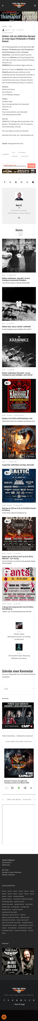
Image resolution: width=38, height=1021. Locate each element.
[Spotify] (21, 1000)
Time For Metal (21, 930)
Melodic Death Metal (11, 914)
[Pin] (16, 182)
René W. (7, 30)
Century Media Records (24, 899)
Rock (5, 928)
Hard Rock (7, 909)
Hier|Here (17, 872)
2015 (16, 891)
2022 (21, 893)
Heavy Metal (18, 909)
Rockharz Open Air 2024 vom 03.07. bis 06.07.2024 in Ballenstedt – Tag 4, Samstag (17, 557)
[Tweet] (10, 182)
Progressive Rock (26, 925)
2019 (4, 893)
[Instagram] (13, 1000)
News (13, 30)
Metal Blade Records (11, 917)
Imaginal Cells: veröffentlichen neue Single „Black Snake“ (18, 465)
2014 (14, 152)
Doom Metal (19, 904)
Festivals (9, 505)
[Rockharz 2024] (19, 534)
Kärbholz (15, 156)
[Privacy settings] (4, 1017)
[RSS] (25, 1000)
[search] (33, 688)
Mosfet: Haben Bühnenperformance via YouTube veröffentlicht (19, 635)
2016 (21, 891)
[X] (8, 1000)
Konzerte (9, 415)
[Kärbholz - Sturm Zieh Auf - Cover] (19, 350)
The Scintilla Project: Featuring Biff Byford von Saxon (19, 655)
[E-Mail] (21, 182)
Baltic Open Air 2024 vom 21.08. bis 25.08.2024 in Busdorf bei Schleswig (19, 509)
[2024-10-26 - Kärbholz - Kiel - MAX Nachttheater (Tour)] (19, 396)
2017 (27, 891)
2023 (27, 893)
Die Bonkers (22, 152)
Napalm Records (9, 920)
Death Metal (20, 901)
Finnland (6, 907)
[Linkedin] (17, 1000)
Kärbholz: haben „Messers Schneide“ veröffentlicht (16, 326)
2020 (10, 893)
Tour (31, 930)
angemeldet (13, 674)
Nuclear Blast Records (12, 922)
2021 (16, 893)
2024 (32, 893)
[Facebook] (4, 1000)
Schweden (13, 928)
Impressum (23, 995)
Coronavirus (8, 901)
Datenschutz (30, 995)
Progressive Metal (10, 925)
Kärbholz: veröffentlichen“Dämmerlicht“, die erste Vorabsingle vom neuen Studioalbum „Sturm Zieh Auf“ (17, 374)
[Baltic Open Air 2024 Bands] (19, 486)
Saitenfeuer (25, 156)
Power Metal (28, 922)
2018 (32, 891)
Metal (23, 914)
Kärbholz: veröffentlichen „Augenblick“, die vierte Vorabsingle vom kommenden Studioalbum (16, 279)
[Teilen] (4, 182)
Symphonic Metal (25, 928)
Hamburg (15, 907)
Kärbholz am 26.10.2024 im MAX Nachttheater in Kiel (17, 418)
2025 (4, 896)
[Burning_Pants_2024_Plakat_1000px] (19, 584)
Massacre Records (10, 912)
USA (4, 933)
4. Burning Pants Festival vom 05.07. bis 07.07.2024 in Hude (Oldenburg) (17, 608)
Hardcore (25, 907)
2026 (10, 896)
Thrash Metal (8, 930)
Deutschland (8, 904)
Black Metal (7, 899)
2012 (4, 891)
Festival (29, 904)
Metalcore (25, 917)
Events (4, 415)
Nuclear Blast (23, 920)
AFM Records (19, 896)
